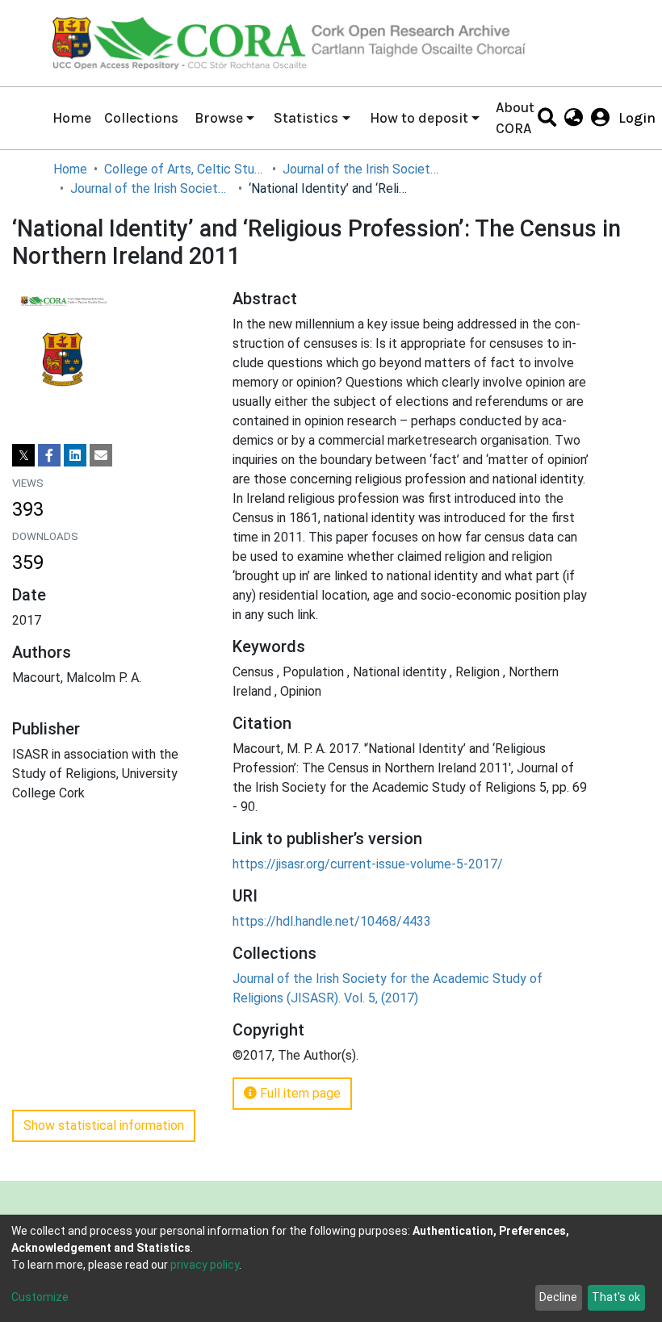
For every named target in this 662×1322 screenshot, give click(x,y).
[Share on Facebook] (49, 455)
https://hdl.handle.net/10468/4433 (332, 921)
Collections (141, 118)
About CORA (515, 117)
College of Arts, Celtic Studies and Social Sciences (185, 169)
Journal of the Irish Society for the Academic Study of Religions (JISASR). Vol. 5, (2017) (151, 188)
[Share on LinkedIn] (75, 455)
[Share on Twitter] (23, 455)
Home (71, 118)
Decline (558, 1297)
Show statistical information (103, 1125)
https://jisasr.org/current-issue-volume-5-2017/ (368, 864)
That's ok (616, 1297)
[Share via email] (101, 455)
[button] (574, 117)
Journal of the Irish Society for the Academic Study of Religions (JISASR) (363, 169)
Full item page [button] (299, 1093)
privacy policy (204, 1264)
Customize (40, 1297)
